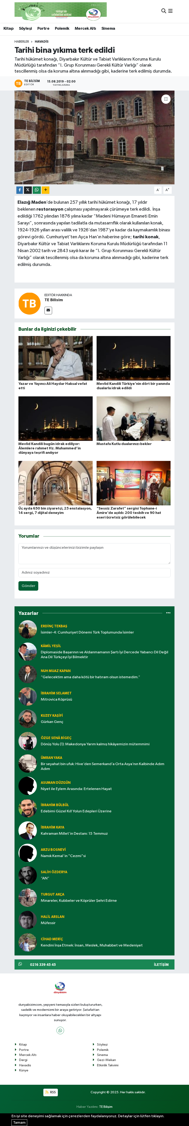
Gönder (28, 586)
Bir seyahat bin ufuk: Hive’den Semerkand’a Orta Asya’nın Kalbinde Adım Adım (102, 766)
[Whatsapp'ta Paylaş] (37, 190)
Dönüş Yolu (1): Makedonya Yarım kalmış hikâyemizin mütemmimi (95, 744)
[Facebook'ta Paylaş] (19, 190)
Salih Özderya (54, 872)
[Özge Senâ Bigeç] (27, 741)
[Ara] (163, 11)
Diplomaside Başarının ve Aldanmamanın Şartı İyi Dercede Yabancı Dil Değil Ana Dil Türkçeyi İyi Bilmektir (104, 654)
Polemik (62, 29)
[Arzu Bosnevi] (27, 853)
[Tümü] (168, 613)
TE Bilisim (53, 300)
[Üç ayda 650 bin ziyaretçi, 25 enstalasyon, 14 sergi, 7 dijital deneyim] (55, 483)
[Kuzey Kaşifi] (27, 719)
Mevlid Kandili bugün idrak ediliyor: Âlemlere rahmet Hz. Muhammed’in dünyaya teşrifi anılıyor (49, 448)
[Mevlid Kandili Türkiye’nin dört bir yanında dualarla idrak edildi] (134, 358)
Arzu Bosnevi (53, 850)
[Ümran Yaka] (27, 763)
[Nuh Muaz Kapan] (27, 674)
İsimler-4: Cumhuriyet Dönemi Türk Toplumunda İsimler (87, 632)
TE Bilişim (105, 1106)
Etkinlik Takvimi (107, 1065)
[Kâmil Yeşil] (27, 652)
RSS (53, 1092)
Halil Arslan (52, 917)
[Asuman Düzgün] (27, 786)
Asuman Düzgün (56, 782)
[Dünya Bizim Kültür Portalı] (61, 11)
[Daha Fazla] (45, 190)
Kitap (8, 29)
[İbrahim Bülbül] (27, 808)
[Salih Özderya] (27, 875)
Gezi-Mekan (106, 1060)
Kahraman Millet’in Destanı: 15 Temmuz (74, 834)
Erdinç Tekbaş (54, 626)
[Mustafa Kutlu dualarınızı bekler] (134, 418)
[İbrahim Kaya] (27, 830)
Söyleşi (25, 29)
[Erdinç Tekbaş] (27, 629)
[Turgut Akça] (27, 897)
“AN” (45, 878)
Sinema (108, 29)
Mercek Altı (85, 29)
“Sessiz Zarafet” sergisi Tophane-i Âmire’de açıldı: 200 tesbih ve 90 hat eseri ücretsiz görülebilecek (129, 513)
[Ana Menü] (170, 11)
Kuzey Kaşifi (52, 715)
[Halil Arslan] (27, 920)
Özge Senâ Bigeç (56, 738)
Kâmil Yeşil (51, 646)
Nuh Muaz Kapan (56, 671)
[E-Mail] (48, 310)
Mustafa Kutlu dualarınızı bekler (124, 444)
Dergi (23, 1060)
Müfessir (48, 923)
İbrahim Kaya (52, 827)
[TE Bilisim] (29, 303)
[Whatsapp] (60, 1030)
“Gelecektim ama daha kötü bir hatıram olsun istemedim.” (90, 677)
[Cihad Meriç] (27, 942)
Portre (43, 29)
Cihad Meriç (52, 939)
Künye (23, 1070)
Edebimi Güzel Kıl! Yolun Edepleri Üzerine (76, 811)
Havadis (42, 41)
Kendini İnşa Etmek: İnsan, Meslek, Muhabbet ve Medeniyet (92, 945)
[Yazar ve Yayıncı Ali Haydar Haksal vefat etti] (55, 358)
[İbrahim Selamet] (27, 696)
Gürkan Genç (52, 722)
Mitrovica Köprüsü (56, 700)
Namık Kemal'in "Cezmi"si (63, 856)
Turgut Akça (52, 894)
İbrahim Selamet (56, 693)
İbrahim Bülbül (55, 805)
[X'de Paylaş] (28, 190)
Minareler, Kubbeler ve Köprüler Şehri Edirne (79, 901)
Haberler (22, 41)
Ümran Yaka (51, 758)
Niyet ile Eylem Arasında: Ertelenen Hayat (76, 789)
